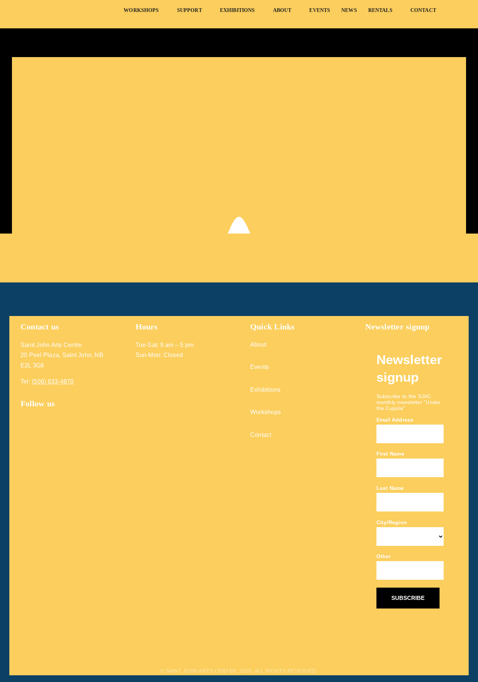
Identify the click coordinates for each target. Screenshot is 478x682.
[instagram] (37, 415)
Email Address (395, 420)
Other (383, 556)
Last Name (390, 488)
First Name (390, 454)
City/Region (391, 522)
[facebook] (24, 415)
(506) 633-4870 (53, 381)
